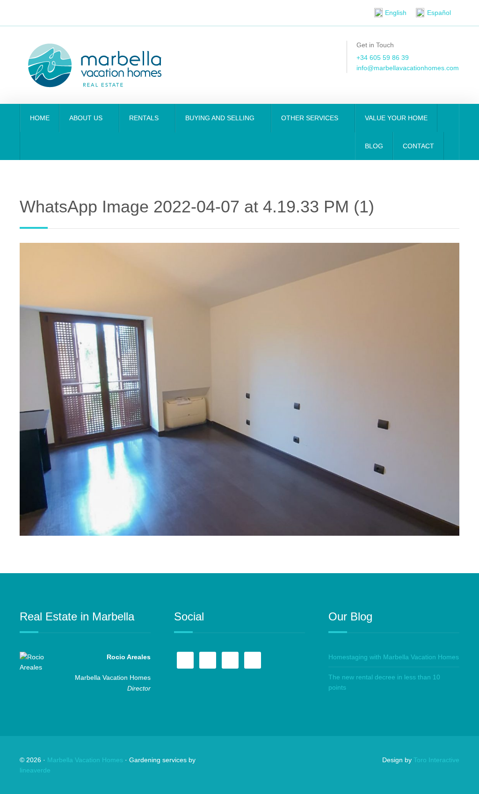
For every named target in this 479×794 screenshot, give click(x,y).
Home (40, 118)
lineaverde (35, 770)
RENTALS (144, 118)
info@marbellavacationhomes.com (407, 68)
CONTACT (418, 146)
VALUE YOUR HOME (396, 118)
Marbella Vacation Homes (85, 760)
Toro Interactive (436, 760)
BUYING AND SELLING (220, 118)
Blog (374, 146)
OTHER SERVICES (310, 118)
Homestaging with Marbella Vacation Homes (393, 657)
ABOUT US (86, 118)
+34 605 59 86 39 (382, 57)
